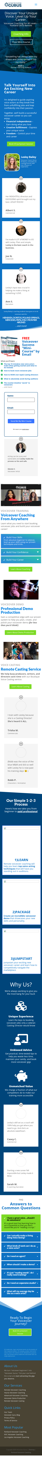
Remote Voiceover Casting (14, 1401)
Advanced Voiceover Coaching (16, 1395)
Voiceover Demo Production (15, 1398)
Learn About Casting (20, 686)
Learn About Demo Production (20, 632)
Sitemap (32, 1450)
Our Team (8, 1412)
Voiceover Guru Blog (12, 1415)
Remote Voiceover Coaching (15, 1390)
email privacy (25, 429)
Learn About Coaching (20, 569)
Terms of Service (10, 1420)
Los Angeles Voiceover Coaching (16, 1437)
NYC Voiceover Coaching (13, 1434)
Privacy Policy (9, 1418)
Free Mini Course (21, 42)
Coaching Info (21, 34)
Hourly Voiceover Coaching (14, 1393)
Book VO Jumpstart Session (21, 144)
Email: (10, 408)
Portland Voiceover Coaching (15, 1432)
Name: (10, 396)
